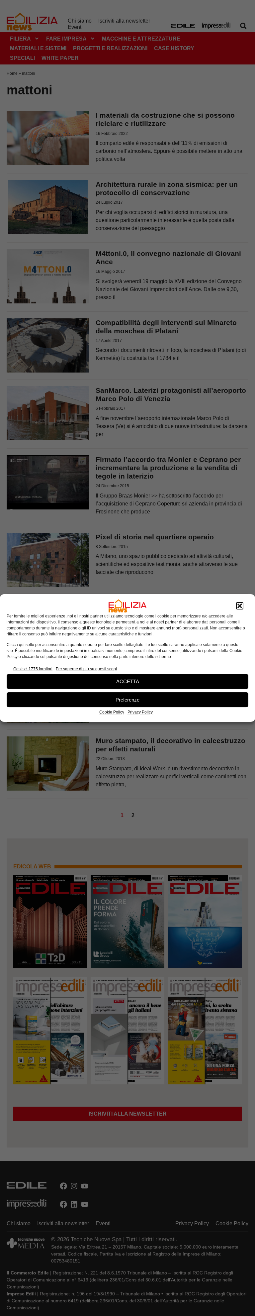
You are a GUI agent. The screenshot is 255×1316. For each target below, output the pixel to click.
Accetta (127, 681)
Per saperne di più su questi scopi (86, 669)
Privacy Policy (140, 712)
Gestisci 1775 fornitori (32, 669)
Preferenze (127, 700)
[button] (239, 606)
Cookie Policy (111, 712)
